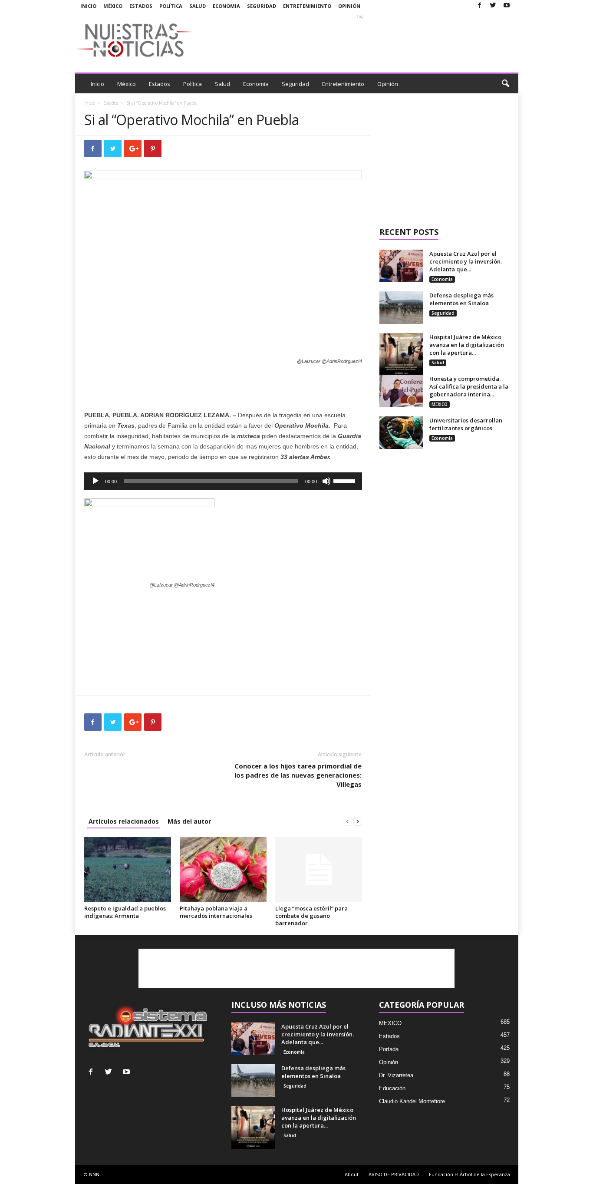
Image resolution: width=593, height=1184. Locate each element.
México (112, 6)
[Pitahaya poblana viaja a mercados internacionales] (223, 869)
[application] (223, 481)
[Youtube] (506, 6)
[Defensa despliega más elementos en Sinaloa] (401, 307)
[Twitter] (493, 6)
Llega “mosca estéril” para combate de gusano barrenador (311, 915)
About (352, 1174)
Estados (140, 6)
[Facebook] (479, 6)
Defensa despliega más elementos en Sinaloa (461, 299)
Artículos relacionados (124, 821)
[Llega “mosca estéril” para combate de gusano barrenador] (318, 869)
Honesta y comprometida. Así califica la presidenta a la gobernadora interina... (468, 386)
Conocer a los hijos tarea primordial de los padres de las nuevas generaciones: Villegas (298, 775)
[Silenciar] (326, 481)
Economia (226, 6)
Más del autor (189, 821)
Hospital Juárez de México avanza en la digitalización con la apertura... (466, 344)
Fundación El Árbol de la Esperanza (469, 1174)
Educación (392, 1088)
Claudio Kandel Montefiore (412, 1101)
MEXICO (440, 404)
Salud (197, 6)
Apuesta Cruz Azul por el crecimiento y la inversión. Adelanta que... (465, 261)
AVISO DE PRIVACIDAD (394, 1174)
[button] (505, 83)
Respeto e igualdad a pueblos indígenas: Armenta (125, 912)
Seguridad (261, 6)
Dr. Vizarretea (396, 1075)
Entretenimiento (307, 6)
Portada (389, 1049)
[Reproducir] (95, 481)
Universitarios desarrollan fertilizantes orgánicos (465, 424)
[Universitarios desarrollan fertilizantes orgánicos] (401, 432)
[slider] (345, 480)
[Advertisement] (360, 39)
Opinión (349, 6)
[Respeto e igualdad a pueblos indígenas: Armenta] (127, 869)
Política (170, 6)
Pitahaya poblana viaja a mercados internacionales (216, 912)
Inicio (88, 6)
